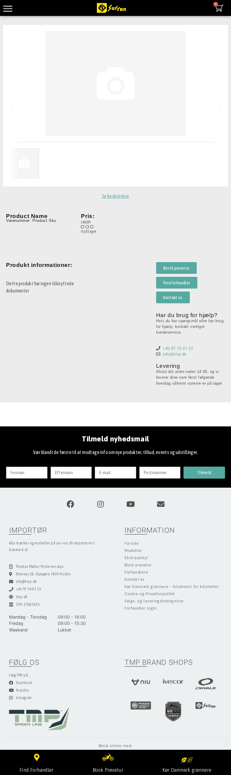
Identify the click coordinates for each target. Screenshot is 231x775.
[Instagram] (100, 504)
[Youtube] (130, 504)
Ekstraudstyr (136, 558)
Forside (132, 543)
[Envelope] (160, 504)
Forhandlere (136, 572)
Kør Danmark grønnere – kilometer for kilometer (172, 586)
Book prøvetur (138, 565)
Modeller (133, 550)
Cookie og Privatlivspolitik (150, 594)
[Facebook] (70, 504)
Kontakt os (135, 579)
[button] (15, 105)
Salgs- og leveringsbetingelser (154, 601)
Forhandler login (141, 608)
